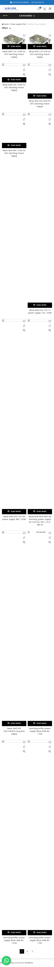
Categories (25, 15)
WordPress (29, 962)
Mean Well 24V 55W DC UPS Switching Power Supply (40, 104)
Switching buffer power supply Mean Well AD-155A (40, 731)
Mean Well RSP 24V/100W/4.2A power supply (14, 731)
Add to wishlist (24, 35)
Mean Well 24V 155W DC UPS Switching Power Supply (14, 87)
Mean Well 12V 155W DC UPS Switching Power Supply (14, 54)
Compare (24, 40)
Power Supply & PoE (18, 24)
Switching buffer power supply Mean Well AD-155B (14, 940)
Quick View (24, 74)
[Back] (5, 15)
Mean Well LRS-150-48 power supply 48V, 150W (14, 517)
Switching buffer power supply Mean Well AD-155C (40, 940)
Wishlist (40, 8)
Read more (16, 46)
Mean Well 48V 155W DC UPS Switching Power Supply (14, 153)
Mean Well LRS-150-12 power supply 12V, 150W (40, 311)
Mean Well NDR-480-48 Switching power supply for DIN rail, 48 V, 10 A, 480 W (40, 520)
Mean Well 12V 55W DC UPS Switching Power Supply (40, 54)
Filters (5, 28)
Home (6, 24)
